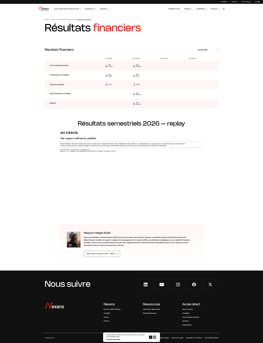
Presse (187, 9)
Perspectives (174, 9)
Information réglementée (151, 309)
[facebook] (194, 284)
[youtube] (162, 284)
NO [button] (154, 337)
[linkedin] (146, 284)
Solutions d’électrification (66, 9)
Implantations (187, 325)
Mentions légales (164, 337)
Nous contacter (187, 309)
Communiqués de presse (190, 317)
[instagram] (178, 284)
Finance (214, 9)
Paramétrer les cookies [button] (113, 339)
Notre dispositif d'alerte (211, 337)
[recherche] (224, 9)
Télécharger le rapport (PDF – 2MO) (100, 253)
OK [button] (150, 337)
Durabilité (89, 9)
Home (47, 19)
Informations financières (66, 19)
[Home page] (44, 9)
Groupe (103, 9)
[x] (210, 284)
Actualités (185, 313)
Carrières (200, 9)
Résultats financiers (150, 313)
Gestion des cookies (177, 337)
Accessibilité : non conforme (194, 337)
